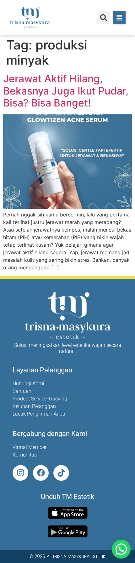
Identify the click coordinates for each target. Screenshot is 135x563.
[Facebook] (41, 473)
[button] (103, 17)
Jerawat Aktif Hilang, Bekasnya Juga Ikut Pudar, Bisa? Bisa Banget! (65, 90)
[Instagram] (20, 473)
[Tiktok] (61, 473)
